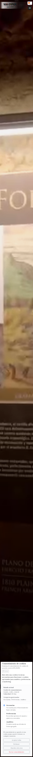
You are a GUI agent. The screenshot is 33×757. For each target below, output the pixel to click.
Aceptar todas (16, 740)
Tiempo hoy (16, 0)
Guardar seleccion (17, 748)
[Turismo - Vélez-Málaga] (10, 5)
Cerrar (6, 671)
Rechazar (16, 744)
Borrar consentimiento (16, 752)
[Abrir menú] (30, 8)
